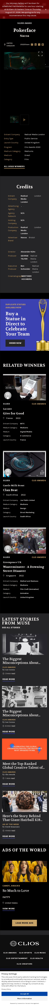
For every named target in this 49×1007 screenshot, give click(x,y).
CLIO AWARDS (10, 953)
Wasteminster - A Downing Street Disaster (23, 569)
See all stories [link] (11, 628)
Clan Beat (10, 490)
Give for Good (13, 413)
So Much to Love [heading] (16, 891)
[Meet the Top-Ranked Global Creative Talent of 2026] (24, 749)
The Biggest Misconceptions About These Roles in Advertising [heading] (24, 713)
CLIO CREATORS (24, 964)
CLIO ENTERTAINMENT (17, 958)
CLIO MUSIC (40, 953)
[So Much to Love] (24, 871)
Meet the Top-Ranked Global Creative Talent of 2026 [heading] (23, 766)
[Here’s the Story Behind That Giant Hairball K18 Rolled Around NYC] (24, 801)
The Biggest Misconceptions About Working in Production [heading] (21, 661)
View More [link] (9, 908)
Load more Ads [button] (24, 923)
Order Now (15, 343)
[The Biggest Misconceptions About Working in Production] (24, 644)
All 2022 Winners (14, 166)
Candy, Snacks (11, 886)
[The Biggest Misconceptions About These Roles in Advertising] (24, 696)
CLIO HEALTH (36, 958)
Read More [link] (9, 679)
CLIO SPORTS (25, 953)
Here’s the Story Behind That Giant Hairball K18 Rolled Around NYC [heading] (22, 818)
